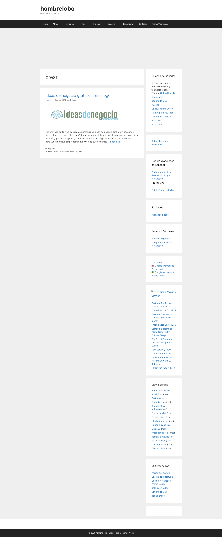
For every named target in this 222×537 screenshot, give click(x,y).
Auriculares (157, 97)
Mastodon (156, 262)
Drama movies (158, 413)
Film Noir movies (160, 421)
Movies (155, 295)
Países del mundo (160, 473)
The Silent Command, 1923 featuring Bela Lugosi (162, 342)
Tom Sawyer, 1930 (161, 349)
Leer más (115, 141)
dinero (56, 151)
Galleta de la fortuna (162, 477)
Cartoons (156, 398)
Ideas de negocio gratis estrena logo (77, 95)
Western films (158, 448)
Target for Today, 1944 (163, 368)
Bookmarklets (158, 496)
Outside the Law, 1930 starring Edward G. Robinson (163, 360)
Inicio (45, 24)
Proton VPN (157, 124)
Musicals (155, 429)
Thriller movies (158, 444)
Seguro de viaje (159, 101)
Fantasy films (158, 417)
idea (72, 151)
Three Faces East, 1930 (163, 325)
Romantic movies (160, 436)
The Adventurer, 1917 (162, 353)
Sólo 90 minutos (159, 488)
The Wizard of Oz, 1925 (163, 310)
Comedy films (158, 402)
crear (50, 151)
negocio (51, 149)
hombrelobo (57, 8)
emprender (64, 151)
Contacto (142, 24)
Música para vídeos (161, 116)
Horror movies (158, 425)
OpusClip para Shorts (162, 108)
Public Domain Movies (162, 190)
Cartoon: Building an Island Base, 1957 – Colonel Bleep (162, 332)
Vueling (155, 105)
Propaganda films (160, 432)
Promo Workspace (160, 24)
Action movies (158, 390)
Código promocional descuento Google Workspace (161, 175)
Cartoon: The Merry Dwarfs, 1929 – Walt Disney (161, 317)
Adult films (157, 394)
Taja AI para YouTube (162, 112)
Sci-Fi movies (158, 440)
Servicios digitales (160, 238)
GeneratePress (127, 533)
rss (168, 390)
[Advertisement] (111, 47)
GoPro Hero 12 (167, 93)
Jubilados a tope (160, 214)
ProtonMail (157, 120)
